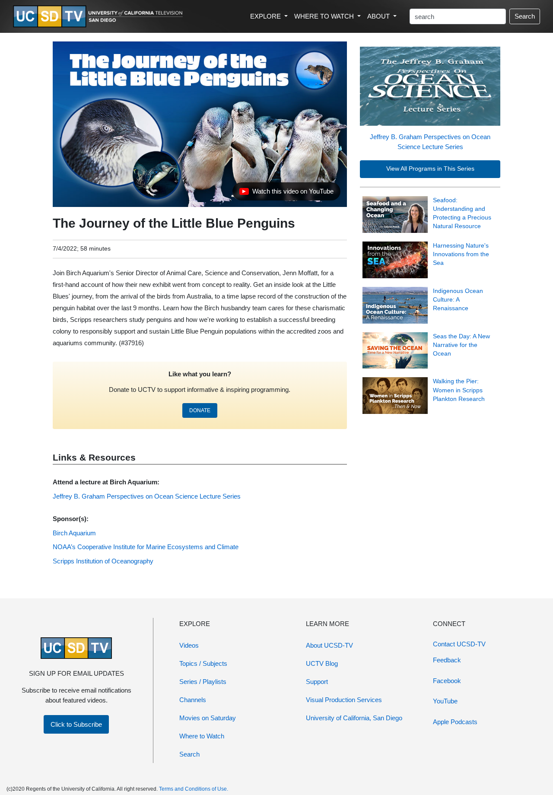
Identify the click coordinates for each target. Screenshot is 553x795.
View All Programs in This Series (430, 168)
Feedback (447, 660)
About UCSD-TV (329, 645)
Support (317, 681)
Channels (192, 699)
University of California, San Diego (354, 718)
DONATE (199, 410)
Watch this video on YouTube (286, 194)
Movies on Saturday (207, 718)
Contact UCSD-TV (459, 644)
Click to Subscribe (76, 724)
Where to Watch (201, 736)
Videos (189, 645)
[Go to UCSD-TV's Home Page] (99, 16)
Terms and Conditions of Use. (193, 789)
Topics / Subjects (203, 663)
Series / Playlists (202, 681)
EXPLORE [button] (266, 16)
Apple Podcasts (455, 721)
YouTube (445, 701)
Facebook (447, 680)
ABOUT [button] (379, 16)
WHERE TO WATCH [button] (325, 16)
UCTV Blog (322, 663)
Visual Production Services (344, 699)
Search (525, 16)
